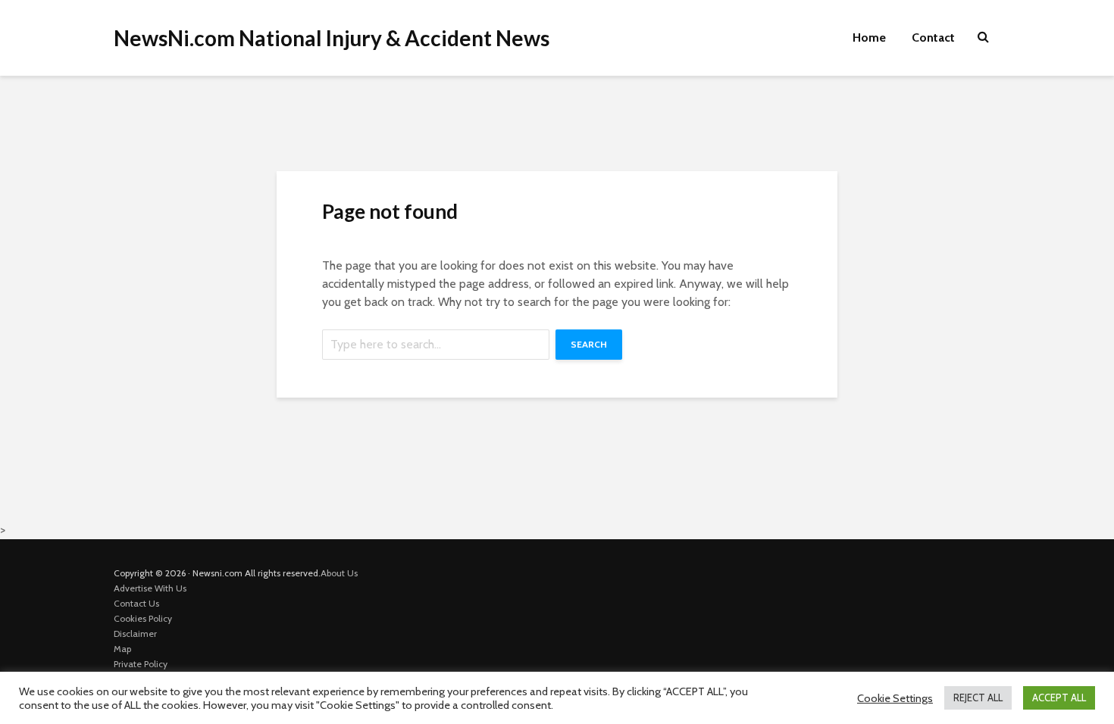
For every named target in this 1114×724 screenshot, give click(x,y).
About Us (339, 573)
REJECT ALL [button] (978, 697)
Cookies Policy (143, 618)
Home (869, 37)
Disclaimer (135, 633)
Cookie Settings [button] (895, 698)
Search (589, 344)
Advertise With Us (150, 588)
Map (122, 648)
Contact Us (136, 603)
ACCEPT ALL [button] (1059, 697)
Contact (933, 37)
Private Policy (140, 663)
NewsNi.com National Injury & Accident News (331, 38)
